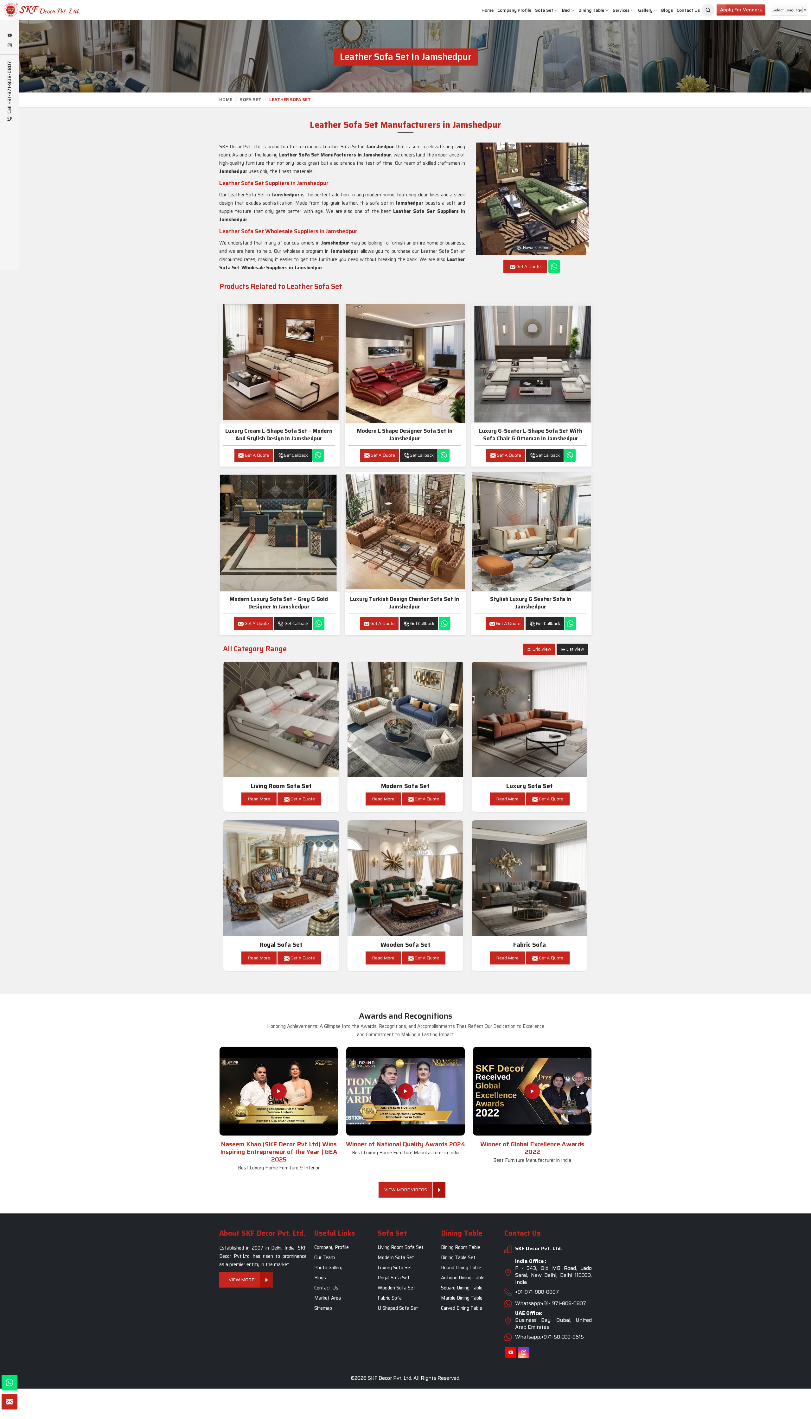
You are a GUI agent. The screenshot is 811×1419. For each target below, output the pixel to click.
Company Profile (514, 10)
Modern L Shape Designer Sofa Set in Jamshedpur (404, 434)
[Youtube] (9, 36)
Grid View (541, 649)
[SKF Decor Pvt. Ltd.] (67, 10)
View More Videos (405, 1189)
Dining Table (591, 10)
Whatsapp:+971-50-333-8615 (549, 1337)
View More (241, 1279)
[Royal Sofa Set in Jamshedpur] (281, 878)
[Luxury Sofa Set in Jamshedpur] (530, 720)
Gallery (645, 10)
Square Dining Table (461, 1287)
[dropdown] (556, 10)
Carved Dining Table (461, 1308)
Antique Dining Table (462, 1277)
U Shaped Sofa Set (398, 1308)
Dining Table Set (458, 1257)
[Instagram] (9, 45)
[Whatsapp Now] (554, 266)
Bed (566, 10)
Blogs (667, 10)
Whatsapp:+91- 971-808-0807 (550, 1303)
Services (621, 10)
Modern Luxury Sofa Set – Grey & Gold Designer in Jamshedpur (279, 602)
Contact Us (688, 10)
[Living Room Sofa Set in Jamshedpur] (281, 720)
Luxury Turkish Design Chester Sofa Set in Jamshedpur (404, 602)
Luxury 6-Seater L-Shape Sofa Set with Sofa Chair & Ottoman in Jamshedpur (530, 434)
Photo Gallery (328, 1267)
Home (488, 10)
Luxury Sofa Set (529, 786)
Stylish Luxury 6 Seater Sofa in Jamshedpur (530, 602)
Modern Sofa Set (405, 786)
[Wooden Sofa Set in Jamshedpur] (405, 878)
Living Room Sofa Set (281, 786)
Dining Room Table (460, 1247)
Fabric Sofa (529, 944)
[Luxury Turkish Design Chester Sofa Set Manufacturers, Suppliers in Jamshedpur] (405, 532)
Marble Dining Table (461, 1298)
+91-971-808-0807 (537, 1292)
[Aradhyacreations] (708, 10)
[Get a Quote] (9, 1401)
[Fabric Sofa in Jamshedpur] (530, 878)
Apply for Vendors (741, 10)
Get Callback (296, 455)
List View (574, 649)
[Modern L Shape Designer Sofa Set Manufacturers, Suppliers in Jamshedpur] (405, 363)
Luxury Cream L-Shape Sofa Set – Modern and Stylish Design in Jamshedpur (278, 434)
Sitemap (323, 1308)
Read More (259, 798)
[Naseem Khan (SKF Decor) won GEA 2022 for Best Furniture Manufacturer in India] (532, 1091)
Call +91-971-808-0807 (9, 88)
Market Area (327, 1298)
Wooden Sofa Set (405, 944)
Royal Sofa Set (281, 944)
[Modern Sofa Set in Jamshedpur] (405, 720)
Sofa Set (544, 10)
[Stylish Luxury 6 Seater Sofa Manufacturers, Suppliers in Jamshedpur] (531, 532)
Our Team (324, 1257)
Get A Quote (256, 455)
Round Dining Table (461, 1267)
